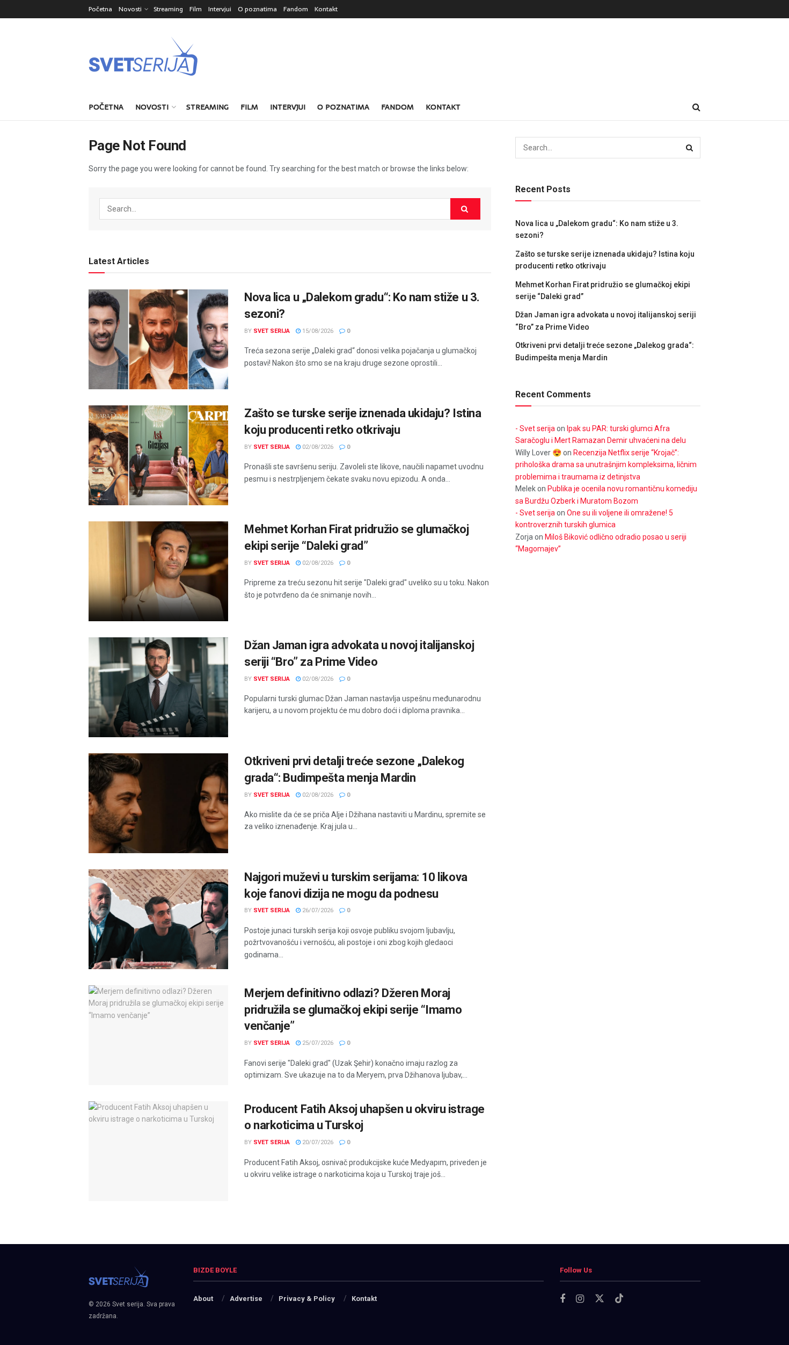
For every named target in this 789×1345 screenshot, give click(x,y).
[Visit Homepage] (169, 56)
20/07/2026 (317, 1142)
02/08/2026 (317, 447)
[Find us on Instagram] (580, 1299)
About (203, 1299)
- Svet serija (535, 428)
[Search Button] (696, 106)
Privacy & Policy (307, 1299)
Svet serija (271, 331)
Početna (100, 9)
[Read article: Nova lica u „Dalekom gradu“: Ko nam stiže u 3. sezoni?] (158, 339)
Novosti (130, 9)
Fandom (295, 9)
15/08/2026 (317, 331)
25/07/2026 (317, 1042)
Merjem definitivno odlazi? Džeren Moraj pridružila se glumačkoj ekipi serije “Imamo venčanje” (353, 1009)
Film (195, 9)
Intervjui (219, 9)
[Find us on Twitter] (599, 1298)
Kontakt (326, 9)
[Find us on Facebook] (562, 1299)
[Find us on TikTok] (619, 1298)
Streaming (168, 9)
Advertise (246, 1299)
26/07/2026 (317, 910)
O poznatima (257, 9)
